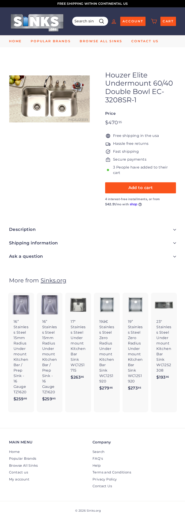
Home (15, 41)
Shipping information (33, 243)
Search (98, 452)
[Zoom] (49, 99)
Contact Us (102, 486)
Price (110, 113)
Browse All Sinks (101, 41)
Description (22, 229)
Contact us (145, 41)
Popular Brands (51, 41)
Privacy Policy (104, 479)
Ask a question (26, 256)
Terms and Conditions (111, 472)
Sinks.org (53, 280)
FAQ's (97, 458)
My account (19, 479)
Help (96, 465)
